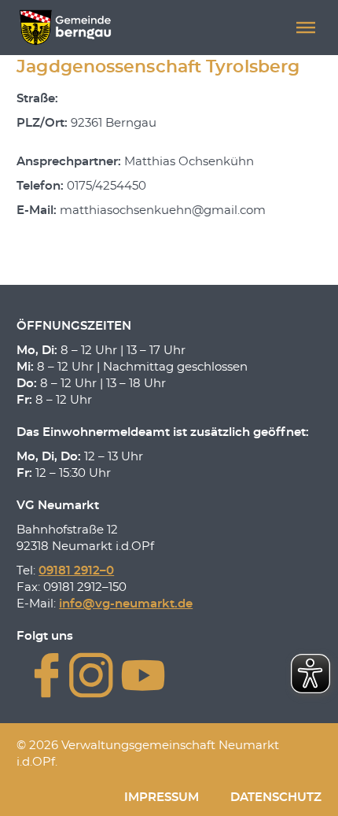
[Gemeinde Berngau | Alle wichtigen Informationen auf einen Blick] (65, 27)
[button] (305, 27)
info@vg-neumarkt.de (126, 604)
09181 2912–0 (76, 571)
